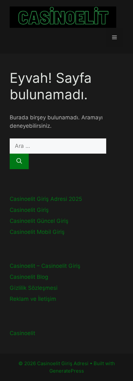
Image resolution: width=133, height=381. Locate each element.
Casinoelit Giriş (29, 210)
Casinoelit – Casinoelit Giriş (45, 266)
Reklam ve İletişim (33, 299)
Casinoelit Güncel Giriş (39, 221)
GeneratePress (66, 371)
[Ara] (19, 161)
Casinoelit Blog (29, 277)
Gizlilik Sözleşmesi (33, 288)
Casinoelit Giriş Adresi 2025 (46, 199)
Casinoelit (22, 333)
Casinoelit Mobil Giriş (37, 232)
